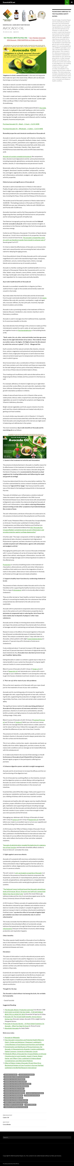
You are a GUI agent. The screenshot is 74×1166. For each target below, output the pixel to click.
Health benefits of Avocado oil (14, 1104)
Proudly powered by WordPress (11, 1163)
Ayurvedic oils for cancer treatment (15, 1081)
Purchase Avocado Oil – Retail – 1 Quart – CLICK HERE (21, 124)
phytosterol (17, 590)
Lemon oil (15, 819)
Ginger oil (35, 669)
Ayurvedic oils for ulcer (32, 1095)
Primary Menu (71, 2)
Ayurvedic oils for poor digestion (14, 1093)
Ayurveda (43, 108)
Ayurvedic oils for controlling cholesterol (18, 1083)
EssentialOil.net (9, 2)
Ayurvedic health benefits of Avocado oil (17, 1077)
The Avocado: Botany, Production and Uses (19, 1010)
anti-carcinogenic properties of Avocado (28, 873)
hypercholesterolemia (34, 639)
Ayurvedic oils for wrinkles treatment (16, 1100)
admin (17, 32)
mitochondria (7, 928)
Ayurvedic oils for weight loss (13, 1097)
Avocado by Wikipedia (12, 1037)
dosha (44, 298)
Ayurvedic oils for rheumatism (13, 1095)
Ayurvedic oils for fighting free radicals (16, 1086)
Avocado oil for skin (11, 1074)
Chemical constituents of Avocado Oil (16, 1102)
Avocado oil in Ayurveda (26, 1074)
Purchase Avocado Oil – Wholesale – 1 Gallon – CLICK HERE (23, 129)
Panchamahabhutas (24, 330)
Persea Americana (30, 1104)
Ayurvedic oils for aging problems (15, 1079)
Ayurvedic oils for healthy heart (14, 1088)
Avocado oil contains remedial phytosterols (17, 156)
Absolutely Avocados (12, 1028)
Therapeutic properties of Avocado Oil (16, 1107)
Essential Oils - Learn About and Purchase (16, 25)
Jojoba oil (18, 722)
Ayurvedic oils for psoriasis (35, 1093)
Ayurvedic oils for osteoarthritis (14, 1090)
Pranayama (6, 564)
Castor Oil (7, 1116)
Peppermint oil (33, 819)
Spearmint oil (13, 671)
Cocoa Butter (7, 1123)
